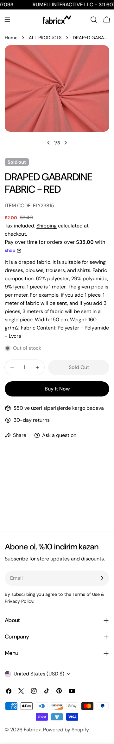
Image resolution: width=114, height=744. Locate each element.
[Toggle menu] (7, 19)
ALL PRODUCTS (45, 37)
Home (11, 37)
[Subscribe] (102, 578)
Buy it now (57, 388)
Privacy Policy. (19, 601)
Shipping (46, 225)
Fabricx (32, 729)
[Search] (93, 19)
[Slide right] (65, 143)
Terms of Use (86, 594)
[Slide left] (48, 143)
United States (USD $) (39, 673)
